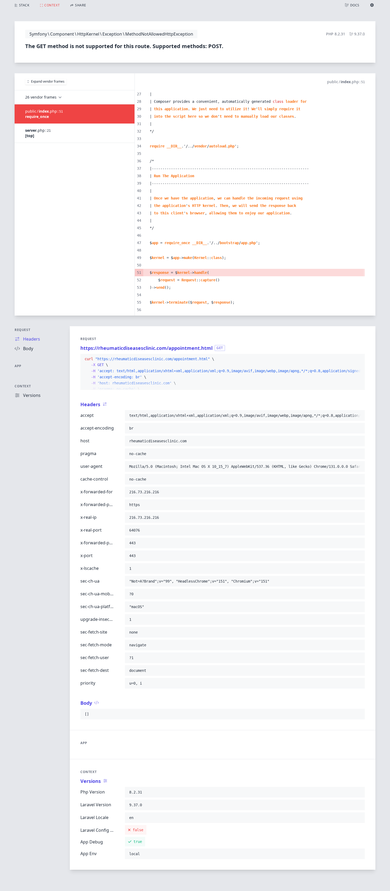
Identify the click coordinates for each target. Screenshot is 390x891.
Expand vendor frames (47, 81)
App (18, 366)
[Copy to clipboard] (358, 359)
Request (22, 330)
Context (23, 386)
